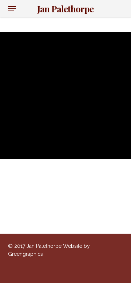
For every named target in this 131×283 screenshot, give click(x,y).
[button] (12, 8)
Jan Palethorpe (65, 8)
